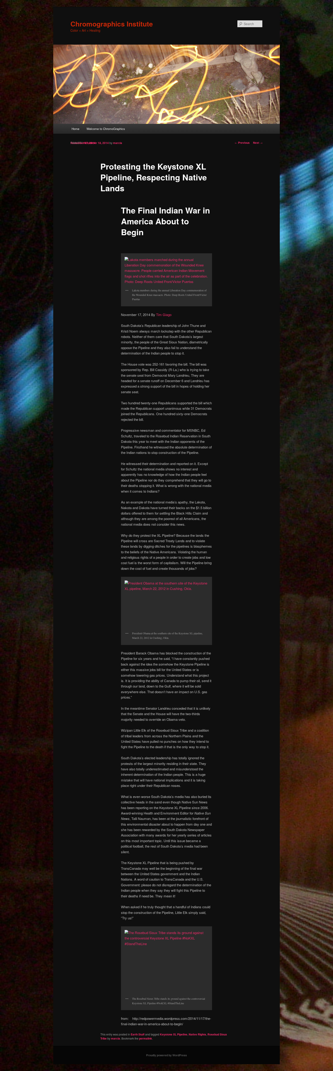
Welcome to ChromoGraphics (106, 129)
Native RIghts (197, 1034)
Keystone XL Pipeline (173, 1034)
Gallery (76, 142)
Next (258, 143)
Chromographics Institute (111, 24)
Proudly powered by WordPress (166, 1055)
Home (75, 129)
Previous (242, 143)
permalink (145, 1038)
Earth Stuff (138, 1034)
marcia (117, 143)
